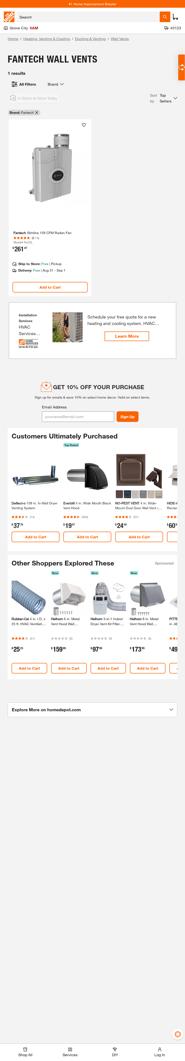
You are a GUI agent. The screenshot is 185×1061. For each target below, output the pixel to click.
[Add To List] (84, 125)
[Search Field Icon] (165, 17)
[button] (163, 98)
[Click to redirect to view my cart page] (175, 17)
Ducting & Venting (90, 38)
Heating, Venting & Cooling (46, 38)
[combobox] (88, 17)
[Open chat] (181, 67)
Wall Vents (120, 38)
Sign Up (127, 416)
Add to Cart (50, 287)
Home (13, 38)
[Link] (50, 208)
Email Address (54, 407)
